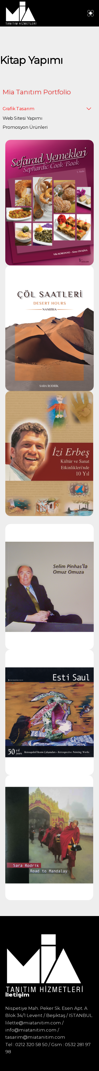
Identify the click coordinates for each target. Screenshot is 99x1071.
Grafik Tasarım (18, 108)
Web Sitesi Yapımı (22, 118)
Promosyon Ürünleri (25, 127)
